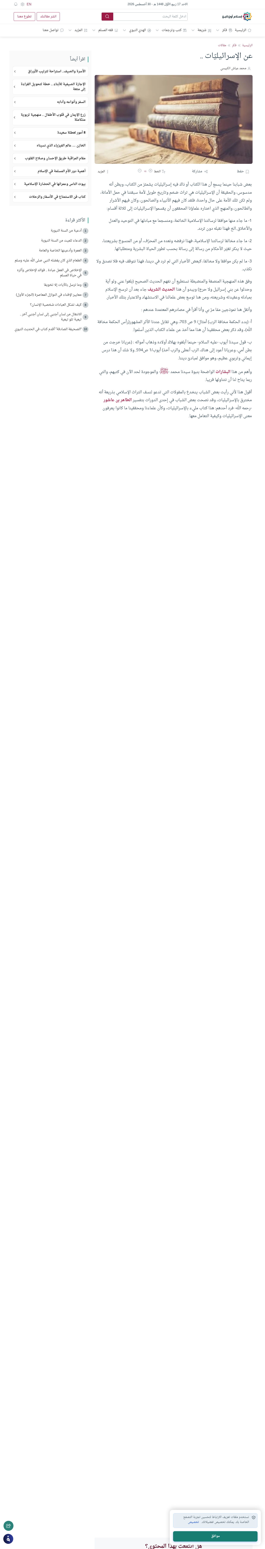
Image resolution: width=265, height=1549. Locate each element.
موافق (215, 1536)
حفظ (240, 171)
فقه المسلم (105, 30)
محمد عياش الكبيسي (233, 68)
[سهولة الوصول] (22, 4)
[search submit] (107, 17)
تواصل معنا (51, 30)
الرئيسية (240, 30)
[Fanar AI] (8, 1539)
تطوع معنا (24, 16)
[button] (150, 171)
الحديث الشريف (161, 289)
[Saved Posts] (15, 4)
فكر (224, 30)
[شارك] (8, 1525)
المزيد (78, 30)
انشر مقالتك (48, 16)
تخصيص (193, 1522)
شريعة (202, 30)
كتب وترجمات (172, 30)
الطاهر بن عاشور (118, 400)
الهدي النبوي (137, 30)
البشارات (223, 372)
